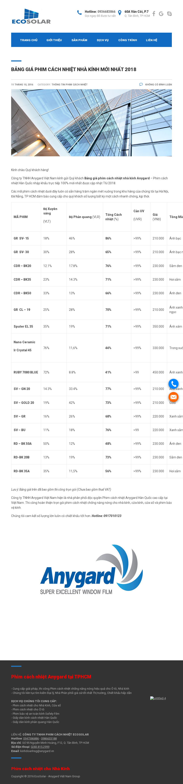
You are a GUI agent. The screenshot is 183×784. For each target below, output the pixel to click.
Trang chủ (28, 40)
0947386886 (31, 738)
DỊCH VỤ (103, 40)
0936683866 (106, 11)
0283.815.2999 (40, 746)
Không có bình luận (158, 84)
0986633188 (49, 738)
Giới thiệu (54, 40)
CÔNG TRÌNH (127, 40)
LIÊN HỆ (151, 40)
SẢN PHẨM (79, 40)
